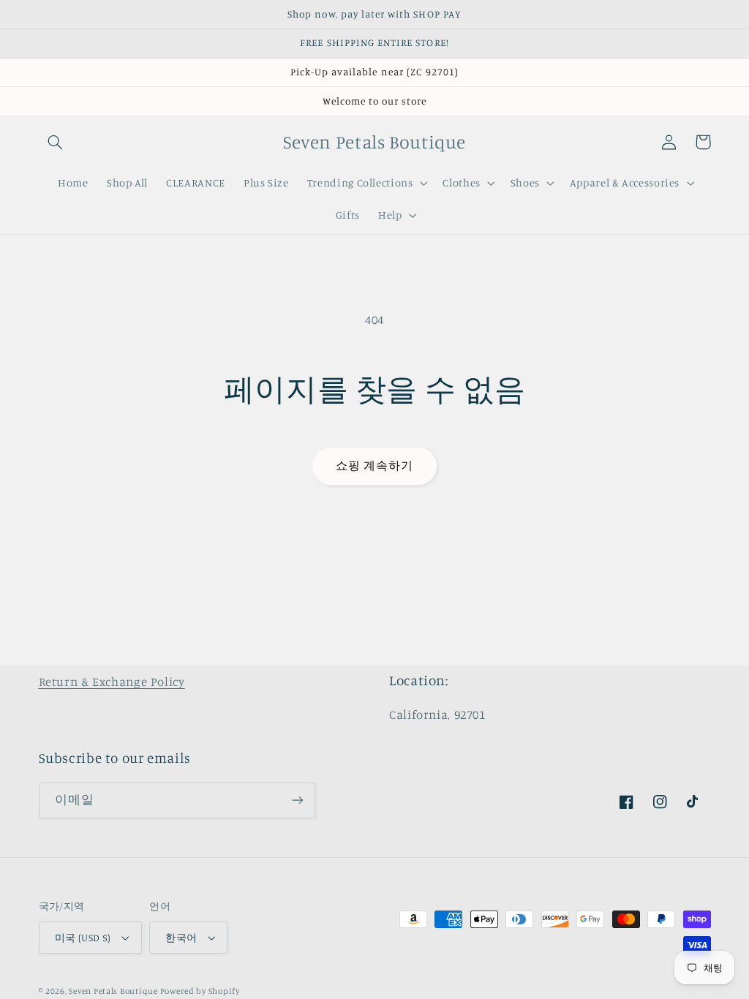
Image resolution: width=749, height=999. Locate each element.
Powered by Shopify (200, 991)
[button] (55, 142)
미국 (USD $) (83, 937)
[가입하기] (297, 800)
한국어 (181, 937)
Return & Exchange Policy (112, 681)
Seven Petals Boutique (114, 991)
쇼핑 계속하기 (374, 465)
